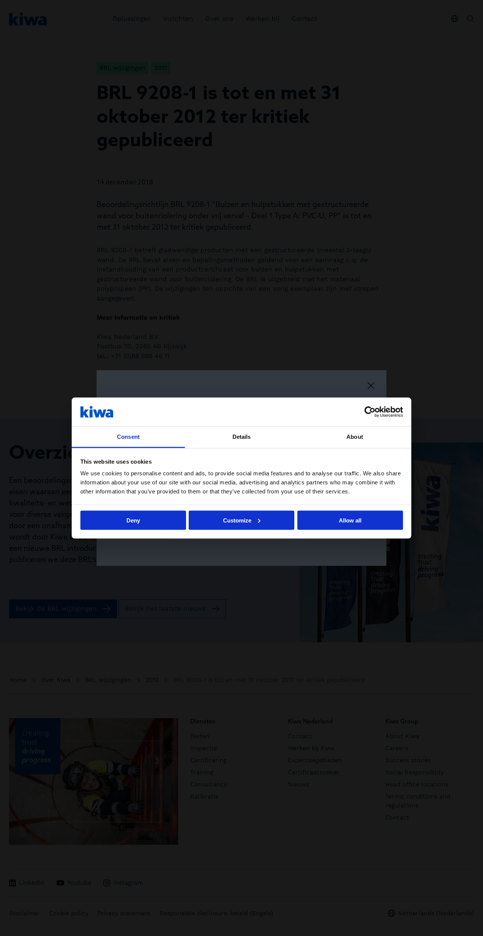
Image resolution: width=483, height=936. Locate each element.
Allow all (350, 520)
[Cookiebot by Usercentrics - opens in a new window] (370, 411)
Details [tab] (241, 437)
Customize (237, 520)
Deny (133, 520)
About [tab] (354, 437)
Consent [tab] (128, 437)
